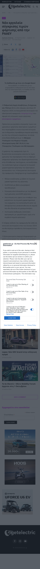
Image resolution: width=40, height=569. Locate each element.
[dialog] (20, 284)
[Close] (36, 244)
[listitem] (20, 280)
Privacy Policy (31, 325)
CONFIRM (12, 318)
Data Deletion (8, 325)
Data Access (20, 325)
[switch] (32, 285)
